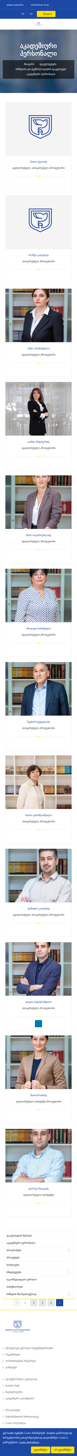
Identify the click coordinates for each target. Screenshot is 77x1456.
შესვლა (47, 13)
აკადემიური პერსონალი (41, 74)
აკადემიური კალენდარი (19, 1398)
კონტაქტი (11, 1367)
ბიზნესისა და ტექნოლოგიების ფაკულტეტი (41, 69)
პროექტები (13, 1257)
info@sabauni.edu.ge (39, 5)
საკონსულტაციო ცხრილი (21, 1279)
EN (22, 14)
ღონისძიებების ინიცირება (20, 1361)
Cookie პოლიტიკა (15, 1423)
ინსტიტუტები (13, 1272)
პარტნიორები (14, 1287)
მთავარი (28, 64)
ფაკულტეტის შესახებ (19, 1235)
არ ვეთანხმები (62, 1450)
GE (31, 14)
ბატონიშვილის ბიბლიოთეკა (22, 1416)
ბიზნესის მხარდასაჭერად (21, 1294)
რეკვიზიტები (12, 1354)
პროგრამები (13, 1250)
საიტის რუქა (12, 1385)
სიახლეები (12, 1265)
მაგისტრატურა (14, 1392)
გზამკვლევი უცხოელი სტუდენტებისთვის (29, 1348)
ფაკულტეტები (48, 64)
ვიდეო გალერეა (14, 5)
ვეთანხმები (40, 1450)
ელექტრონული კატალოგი (21, 1379)
